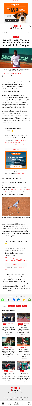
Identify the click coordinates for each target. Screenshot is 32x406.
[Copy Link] (24, 299)
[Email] (29, 299)
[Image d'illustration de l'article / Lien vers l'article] (23, 317)
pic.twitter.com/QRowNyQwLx (16, 260)
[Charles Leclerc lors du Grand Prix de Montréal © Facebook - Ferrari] (8, 365)
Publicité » (16, 149)
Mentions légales (22, 397)
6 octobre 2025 (19, 73)
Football (10, 347)
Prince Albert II (10, 323)
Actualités (12, 306)
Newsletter (16, 404)
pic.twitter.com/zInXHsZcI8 (14, 145)
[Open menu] (2, 26)
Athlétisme (26, 323)
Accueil (3, 404)
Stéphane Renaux (9, 73)
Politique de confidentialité (16, 399)
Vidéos (22, 404)
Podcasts (29, 404)
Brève (16, 37)
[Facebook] (13, 299)
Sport (18, 306)
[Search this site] (30, 27)
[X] (8, 299)
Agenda (21, 323)
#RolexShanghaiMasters (13, 142)
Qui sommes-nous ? (10, 397)
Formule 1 (10, 371)
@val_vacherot (21, 140)
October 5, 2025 (20, 173)
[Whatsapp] (2, 299)
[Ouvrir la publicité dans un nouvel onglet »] (16, 12)
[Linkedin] (18, 299)
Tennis (24, 306)
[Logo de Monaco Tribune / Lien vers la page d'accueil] (16, 27)
